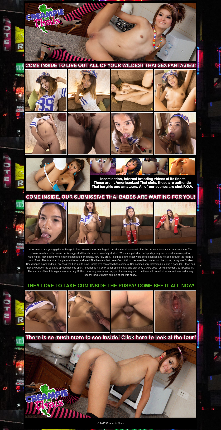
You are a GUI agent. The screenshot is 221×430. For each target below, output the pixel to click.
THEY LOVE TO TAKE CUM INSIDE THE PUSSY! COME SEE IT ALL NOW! (110, 285)
